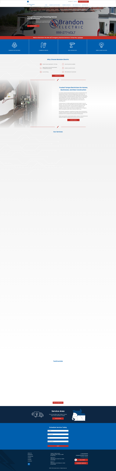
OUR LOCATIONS (58, 418)
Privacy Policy (84, 456)
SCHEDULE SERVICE (33, 25)
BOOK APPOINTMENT (83, 1)
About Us (30, 453)
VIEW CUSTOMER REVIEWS (58, 402)
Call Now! (80, 37)
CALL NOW (82, 460)
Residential (30, 454)
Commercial (30, 456)
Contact (29, 459)
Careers (29, 457)
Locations (30, 461)
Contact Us (75, 1)
